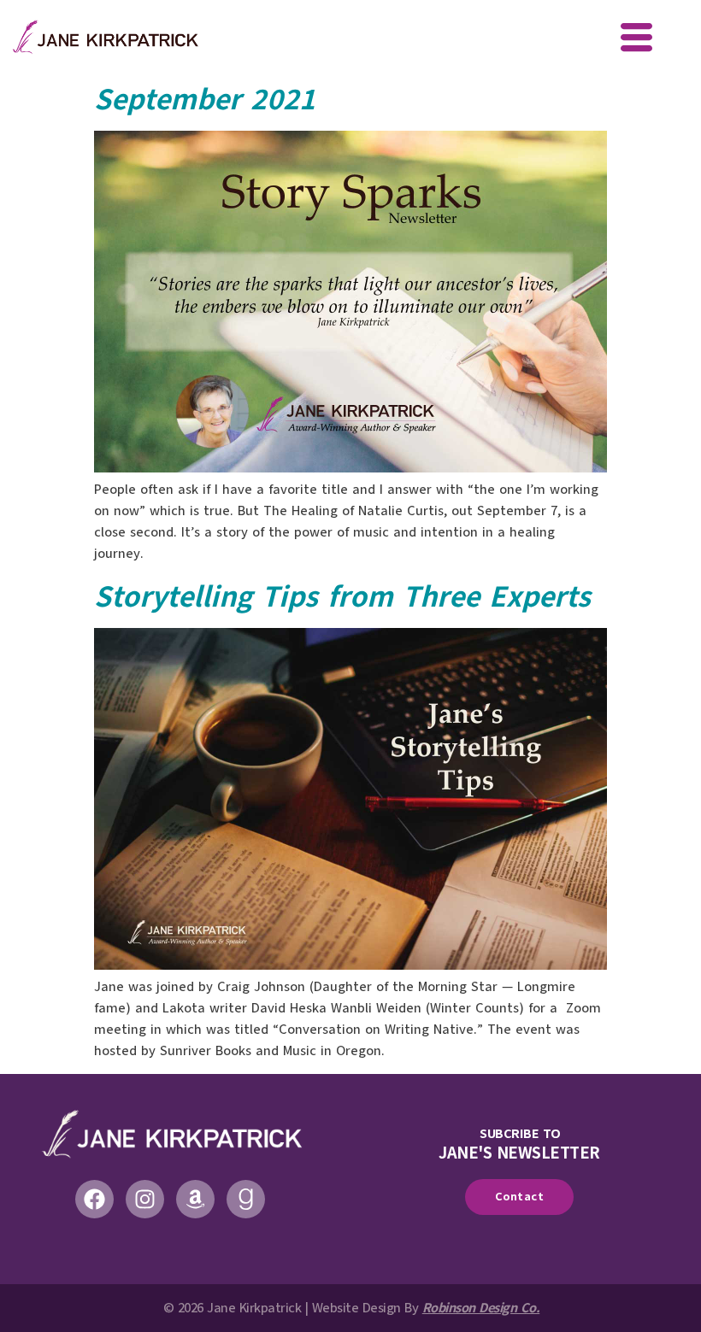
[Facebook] (94, 1199)
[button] (636, 39)
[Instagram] (145, 1199)
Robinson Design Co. (481, 1308)
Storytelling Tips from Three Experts (342, 596)
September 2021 (204, 99)
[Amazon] (195, 1199)
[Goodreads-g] (246, 1199)
